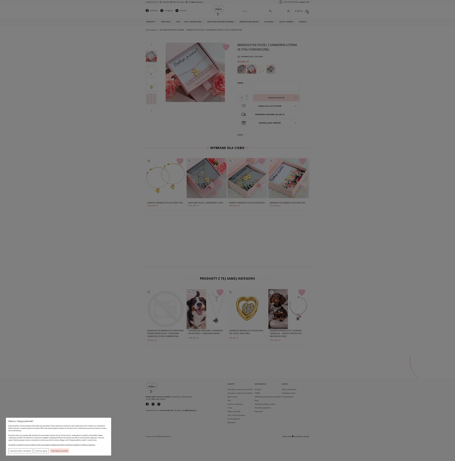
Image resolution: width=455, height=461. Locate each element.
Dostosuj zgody (41, 451)
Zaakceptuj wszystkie (59, 451)
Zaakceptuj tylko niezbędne (20, 451)
